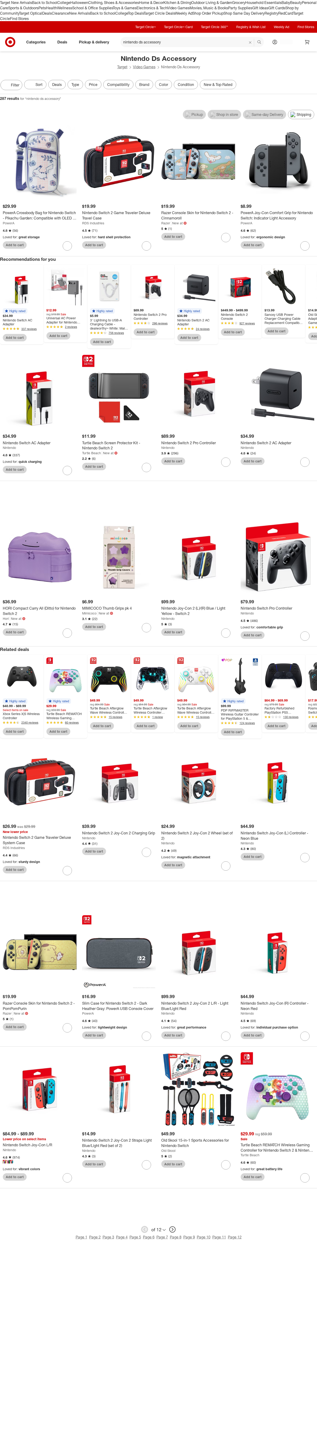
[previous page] (144, 1229)
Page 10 (203, 1237)
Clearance (60, 13)
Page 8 (175, 1237)
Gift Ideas (260, 8)
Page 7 (162, 1237)
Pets (42, 8)
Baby (285, 2)
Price (93, 84)
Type (75, 84)
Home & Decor (151, 2)
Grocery (238, 2)
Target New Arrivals (16, 2)
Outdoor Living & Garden (211, 2)
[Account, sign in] (283, 42)
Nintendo (9, 448)
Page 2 (95, 1237)
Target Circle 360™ (214, 27)
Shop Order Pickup (207, 13)
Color (163, 84)
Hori (6, 619)
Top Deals (136, 13)
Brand (144, 84)
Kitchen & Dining (177, 2)
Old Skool (168, 1151)
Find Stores (19, 18)
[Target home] (10, 42)
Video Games (178, 8)
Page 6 (149, 1237)
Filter (15, 85)
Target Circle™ (145, 27)
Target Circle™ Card (178, 27)
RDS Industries (93, 223)
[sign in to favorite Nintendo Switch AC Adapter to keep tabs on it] (67, 470)
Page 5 (135, 1237)
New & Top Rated (218, 84)
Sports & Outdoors (23, 8)
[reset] (250, 42)
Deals (47, 13)
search (259, 42)
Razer (165, 223)
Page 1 (81, 1237)
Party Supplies (240, 8)
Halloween (79, 2)
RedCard (285, 13)
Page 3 (108, 1237)
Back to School (44, 2)
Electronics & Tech (151, 8)
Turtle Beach (91, 453)
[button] (15, 311)
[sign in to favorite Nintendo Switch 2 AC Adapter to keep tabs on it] (305, 462)
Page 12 (235, 1237)
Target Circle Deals (159, 13)
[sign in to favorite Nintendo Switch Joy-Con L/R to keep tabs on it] (67, 1178)
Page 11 (219, 1237)
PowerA (8, 223)
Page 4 (122, 1237)
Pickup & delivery (94, 42)
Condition (186, 84)
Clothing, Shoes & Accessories (113, 2)
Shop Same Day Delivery (244, 13)
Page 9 (189, 1237)
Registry (271, 13)
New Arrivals (79, 13)
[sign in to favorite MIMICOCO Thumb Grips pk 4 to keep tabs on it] (146, 627)
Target (122, 67)
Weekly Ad (183, 13)
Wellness (64, 8)
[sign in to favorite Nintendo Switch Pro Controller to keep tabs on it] (305, 636)
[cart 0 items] (307, 42)
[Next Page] (312, 85)
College (63, 2)
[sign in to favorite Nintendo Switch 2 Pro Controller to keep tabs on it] (225, 462)
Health (51, 8)
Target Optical (30, 13)
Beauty (296, 2)
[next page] (172, 1229)
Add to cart (15, 245)
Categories (36, 42)
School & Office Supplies (92, 8)
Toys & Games (124, 8)
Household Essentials (263, 2)
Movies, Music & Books (209, 8)
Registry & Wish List (250, 27)
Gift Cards (276, 8)
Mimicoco (89, 613)
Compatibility (118, 84)
